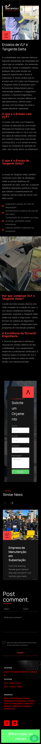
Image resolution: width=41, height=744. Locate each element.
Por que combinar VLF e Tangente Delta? (18, 297)
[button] (5, 503)
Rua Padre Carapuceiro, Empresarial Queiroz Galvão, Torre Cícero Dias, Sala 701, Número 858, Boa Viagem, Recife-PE (19, 703)
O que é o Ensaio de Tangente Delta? (15, 162)
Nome (14, 426)
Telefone (15, 446)
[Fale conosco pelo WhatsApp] (34, 738)
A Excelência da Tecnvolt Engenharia (19, 335)
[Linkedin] (15, 723)
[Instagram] (7, 723)
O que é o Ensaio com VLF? (17, 115)
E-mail (15, 436)
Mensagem (17, 456)
